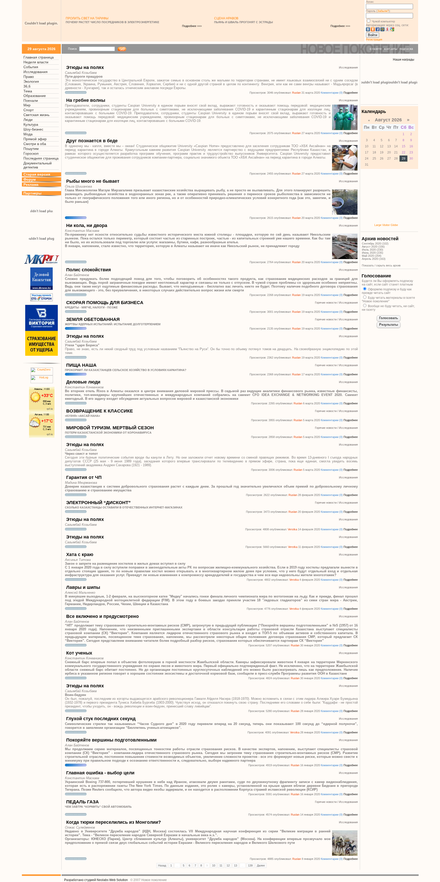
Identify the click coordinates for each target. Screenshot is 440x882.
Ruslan (296, 92)
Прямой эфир (35, 139)
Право (28, 77)
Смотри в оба (34, 144)
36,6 (27, 86)
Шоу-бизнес (33, 129)
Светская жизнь (36, 115)
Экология (31, 81)
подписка (406, 49)
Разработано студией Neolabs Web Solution (96, 880)
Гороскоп (31, 153)
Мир (27, 105)
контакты (390, 49)
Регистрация (374, 39)
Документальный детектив (37, 165)
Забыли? (383, 10)
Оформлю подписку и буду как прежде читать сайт (386, 291)
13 (235, 865)
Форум (29, 179)
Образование (34, 96)
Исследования (35, 72)
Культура (30, 124)
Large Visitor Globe (386, 224)
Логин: (370, 1)
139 (250, 865)
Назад (162, 865)
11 (220, 865)
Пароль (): (378, 10)
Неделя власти (35, 62)
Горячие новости (326, 302)
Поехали (30, 100)
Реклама (30, 184)
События (30, 67)
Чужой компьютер (383, 21)
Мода (28, 134)
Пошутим (31, 149)
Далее (261, 865)
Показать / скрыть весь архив (381, 265)
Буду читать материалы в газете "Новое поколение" (388, 299)
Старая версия (36, 174)
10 (213, 865)
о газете (376, 49)
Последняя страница (41, 158)
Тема (27, 91)
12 (228, 865)
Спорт (28, 110)
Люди (28, 120)
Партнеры (32, 193)
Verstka (292, 529)
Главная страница (38, 57)
